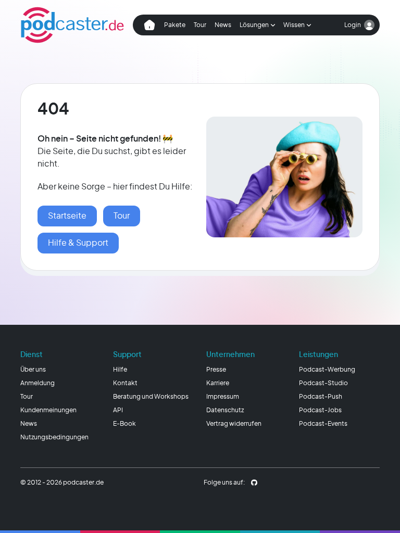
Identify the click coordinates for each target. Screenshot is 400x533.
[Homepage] (72, 25)
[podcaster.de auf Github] (254, 482)
